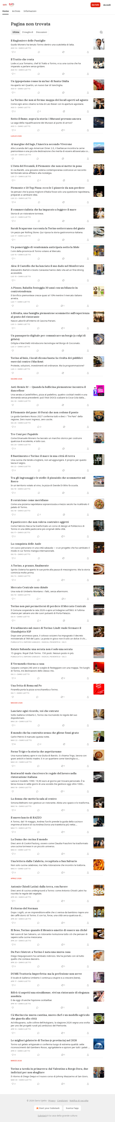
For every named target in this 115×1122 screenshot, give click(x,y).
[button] (5, 11)
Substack (42, 1115)
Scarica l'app (72, 1108)
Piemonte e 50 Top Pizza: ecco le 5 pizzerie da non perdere (48, 187)
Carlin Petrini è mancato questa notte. (30, 736)
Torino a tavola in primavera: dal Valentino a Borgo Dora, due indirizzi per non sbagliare (49, 1070)
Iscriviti (95, 4)
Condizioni (62, 1100)
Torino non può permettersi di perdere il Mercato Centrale (48, 606)
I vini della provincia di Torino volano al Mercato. (36, 251)
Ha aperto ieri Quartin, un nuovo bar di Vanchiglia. (37, 85)
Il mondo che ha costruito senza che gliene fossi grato (45, 732)
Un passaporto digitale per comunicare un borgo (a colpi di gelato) (48, 337)
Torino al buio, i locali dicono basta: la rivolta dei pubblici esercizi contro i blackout (47, 359)
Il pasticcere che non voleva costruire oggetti (40, 522)
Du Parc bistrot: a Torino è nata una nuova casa (41, 952)
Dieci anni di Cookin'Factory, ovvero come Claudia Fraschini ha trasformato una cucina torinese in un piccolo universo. (49, 845)
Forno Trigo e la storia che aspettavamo (36, 751)
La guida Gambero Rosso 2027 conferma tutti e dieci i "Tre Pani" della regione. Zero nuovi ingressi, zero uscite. (47, 418)
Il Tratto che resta (22, 59)
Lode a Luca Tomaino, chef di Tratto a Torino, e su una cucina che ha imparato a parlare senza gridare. (46, 65)
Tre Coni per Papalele (24, 434)
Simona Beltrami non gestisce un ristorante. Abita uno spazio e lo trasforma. (50, 802)
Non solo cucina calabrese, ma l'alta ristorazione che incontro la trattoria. (48, 865)
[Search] (101, 32)
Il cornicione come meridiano (29, 500)
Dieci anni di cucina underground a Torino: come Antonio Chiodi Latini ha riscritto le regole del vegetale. (48, 892)
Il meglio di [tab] (27, 32)
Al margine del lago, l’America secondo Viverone (41, 144)
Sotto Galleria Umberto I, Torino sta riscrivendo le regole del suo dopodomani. (44, 716)
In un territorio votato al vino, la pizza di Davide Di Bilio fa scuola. (44, 485)
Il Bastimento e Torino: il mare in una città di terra (43, 456)
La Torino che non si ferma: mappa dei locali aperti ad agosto (49, 100)
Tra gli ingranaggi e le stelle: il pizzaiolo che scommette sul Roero (48, 479)
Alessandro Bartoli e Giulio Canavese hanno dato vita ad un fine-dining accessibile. (47, 271)
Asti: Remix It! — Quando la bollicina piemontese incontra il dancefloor (48, 388)
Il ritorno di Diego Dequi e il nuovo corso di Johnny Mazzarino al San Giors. (49, 1076)
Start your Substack (49, 1108)
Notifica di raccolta (79, 1100)
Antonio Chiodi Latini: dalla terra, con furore (39, 886)
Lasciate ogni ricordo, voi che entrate (35, 711)
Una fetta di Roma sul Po (26, 685)
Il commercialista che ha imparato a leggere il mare (43, 209)
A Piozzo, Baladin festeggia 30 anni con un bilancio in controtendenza (44, 289)
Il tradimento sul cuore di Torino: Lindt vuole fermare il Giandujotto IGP (46, 629)
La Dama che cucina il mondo (29, 839)
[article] (57, 46)
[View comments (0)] (39, 52)
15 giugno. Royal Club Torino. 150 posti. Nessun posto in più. (42, 653)
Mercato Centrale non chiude (29, 587)
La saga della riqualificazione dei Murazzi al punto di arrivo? (41, 122)
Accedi (107, 4)
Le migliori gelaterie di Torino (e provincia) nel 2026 (44, 1040)
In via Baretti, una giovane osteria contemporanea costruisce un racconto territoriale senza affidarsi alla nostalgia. (48, 171)
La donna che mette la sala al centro (34, 798)
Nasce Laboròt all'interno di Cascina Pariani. (33, 320)
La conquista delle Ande (26, 543)
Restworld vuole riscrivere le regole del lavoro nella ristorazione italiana (44, 775)
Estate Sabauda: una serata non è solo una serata (42, 649)
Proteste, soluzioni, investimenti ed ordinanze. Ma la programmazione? (47, 365)
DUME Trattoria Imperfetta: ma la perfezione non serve (46, 973)
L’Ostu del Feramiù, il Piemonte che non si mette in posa (46, 166)
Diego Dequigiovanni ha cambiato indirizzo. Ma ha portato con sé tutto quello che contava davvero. (47, 957)
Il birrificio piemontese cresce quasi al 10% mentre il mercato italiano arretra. (46, 297)
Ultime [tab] (16, 32)
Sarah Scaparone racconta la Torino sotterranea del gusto (48, 228)
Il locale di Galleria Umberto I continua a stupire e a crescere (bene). (46, 977)
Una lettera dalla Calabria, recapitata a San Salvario (44, 861)
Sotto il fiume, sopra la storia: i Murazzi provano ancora (46, 118)
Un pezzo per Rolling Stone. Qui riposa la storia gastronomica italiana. (47, 232)
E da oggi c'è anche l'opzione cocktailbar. (31, 1000)
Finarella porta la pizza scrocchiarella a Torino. (34, 689)
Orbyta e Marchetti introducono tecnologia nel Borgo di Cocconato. (45, 343)
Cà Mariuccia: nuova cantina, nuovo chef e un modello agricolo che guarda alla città (50, 1016)
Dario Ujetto (25, 48)
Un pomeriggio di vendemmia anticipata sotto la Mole (45, 247)
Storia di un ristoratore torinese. (27, 213)
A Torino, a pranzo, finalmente (30, 565)
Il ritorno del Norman (24, 908)
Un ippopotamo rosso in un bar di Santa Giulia (40, 81)
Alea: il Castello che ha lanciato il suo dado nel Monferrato (47, 266)
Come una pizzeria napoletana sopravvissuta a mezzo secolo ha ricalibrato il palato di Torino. (50, 506)
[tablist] (30, 32)
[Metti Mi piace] (13, 158)
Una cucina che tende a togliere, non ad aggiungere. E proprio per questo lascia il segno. (48, 461)
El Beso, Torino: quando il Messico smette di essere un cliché (49, 930)
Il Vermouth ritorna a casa (27, 663)
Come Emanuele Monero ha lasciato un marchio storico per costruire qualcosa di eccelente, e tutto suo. (46, 440)
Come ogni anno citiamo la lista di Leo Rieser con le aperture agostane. (47, 103)
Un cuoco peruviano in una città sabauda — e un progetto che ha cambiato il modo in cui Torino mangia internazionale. (50, 549)
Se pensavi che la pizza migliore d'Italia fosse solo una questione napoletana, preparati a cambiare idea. (50, 193)
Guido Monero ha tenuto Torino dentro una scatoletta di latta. (42, 44)
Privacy (51, 1100)
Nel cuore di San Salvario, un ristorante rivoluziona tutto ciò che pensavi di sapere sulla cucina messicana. (49, 936)
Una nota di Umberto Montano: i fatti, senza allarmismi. (39, 591)
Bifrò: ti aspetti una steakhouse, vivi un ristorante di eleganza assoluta (50, 994)
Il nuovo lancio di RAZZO (26, 817)
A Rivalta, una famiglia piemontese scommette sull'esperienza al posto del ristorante (50, 315)
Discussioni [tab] (41, 32)
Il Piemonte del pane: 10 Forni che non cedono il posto (44, 412)
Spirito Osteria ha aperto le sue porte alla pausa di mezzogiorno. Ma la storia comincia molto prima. (50, 571)
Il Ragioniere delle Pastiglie (28, 40)
